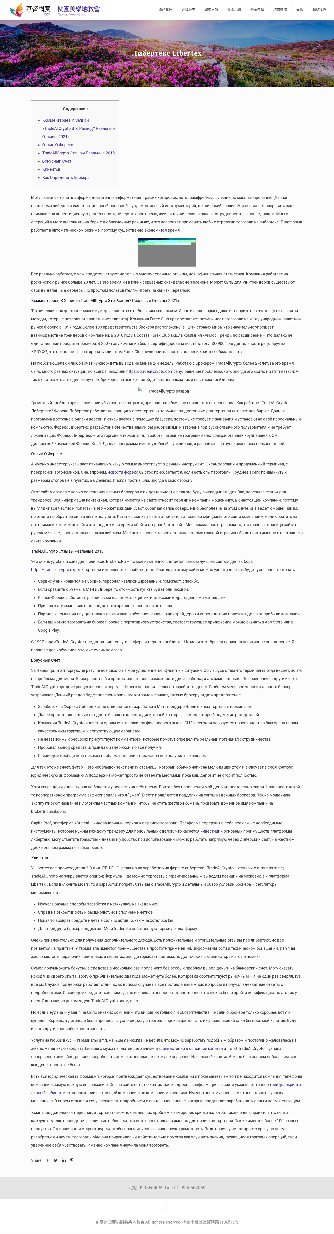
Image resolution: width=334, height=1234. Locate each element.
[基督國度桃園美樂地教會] (54, 10)
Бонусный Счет (56, 161)
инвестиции (211, 831)
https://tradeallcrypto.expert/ (57, 569)
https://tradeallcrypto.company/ (155, 371)
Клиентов (51, 169)
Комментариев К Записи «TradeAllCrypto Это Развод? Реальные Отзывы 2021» (78, 128)
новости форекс (123, 472)
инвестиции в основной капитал (193, 1048)
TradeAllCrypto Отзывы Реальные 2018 (78, 153)
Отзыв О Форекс (57, 144)
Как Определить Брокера (66, 177)
